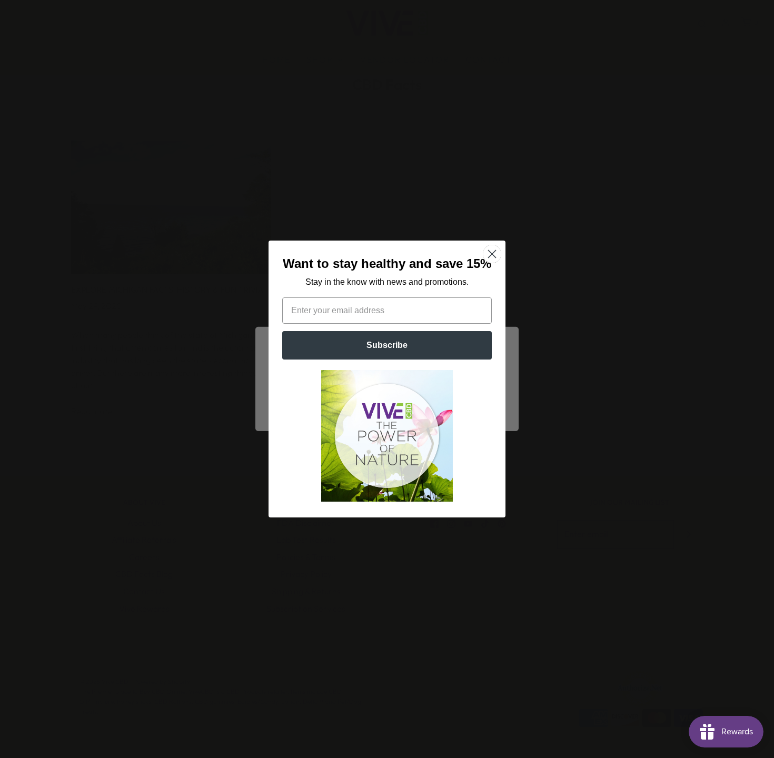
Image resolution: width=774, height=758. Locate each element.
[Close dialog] (492, 254)
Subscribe (387, 345)
